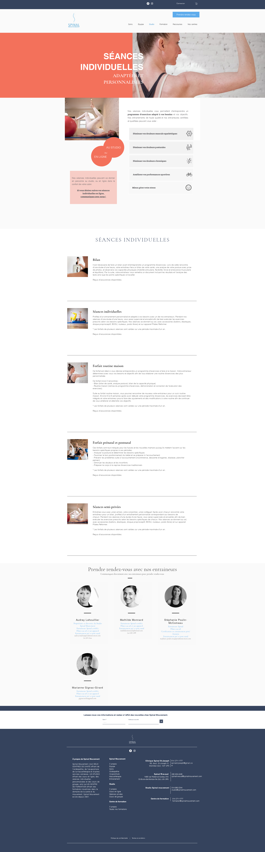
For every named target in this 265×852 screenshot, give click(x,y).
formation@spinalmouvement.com (185, 801)
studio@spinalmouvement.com (184, 790)
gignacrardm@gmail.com (87, 698)
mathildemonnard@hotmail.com (131, 631)
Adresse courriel (133, 719)
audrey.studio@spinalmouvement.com (87, 636)
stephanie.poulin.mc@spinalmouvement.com (175, 639)
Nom (104, 719)
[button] (196, 3)
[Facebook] (148, 3)
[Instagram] (152, 3)
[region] (161, 134)
